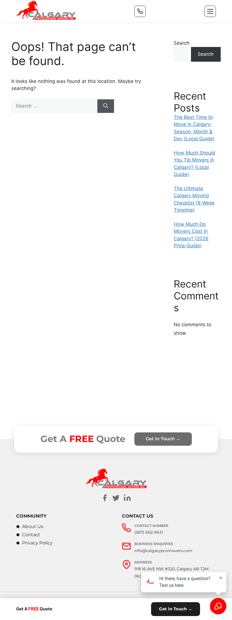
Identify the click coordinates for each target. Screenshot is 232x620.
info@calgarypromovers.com (163, 550)
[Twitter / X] (116, 498)
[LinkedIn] (127, 498)
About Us (32, 526)
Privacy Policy (37, 543)
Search (182, 43)
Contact (31, 534)
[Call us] (140, 11)
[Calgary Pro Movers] (46, 10)
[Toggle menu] (210, 11)
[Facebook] (105, 498)
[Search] (105, 106)
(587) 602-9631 (148, 532)
